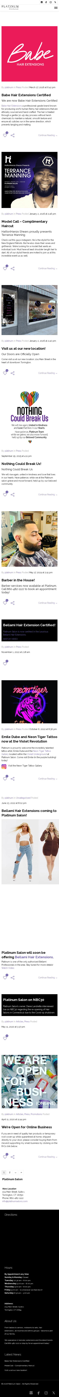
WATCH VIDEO (10, 639)
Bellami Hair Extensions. (34, 957)
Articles (19, 1021)
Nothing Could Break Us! (21, 464)
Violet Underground (37, 754)
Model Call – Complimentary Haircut (19, 1366)
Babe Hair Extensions (12, 106)
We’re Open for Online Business (27, 1127)
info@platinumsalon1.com (15, 1201)
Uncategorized (23, 798)
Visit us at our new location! (24, 348)
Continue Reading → (47, 135)
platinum (9, 87)
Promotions (36, 1114)
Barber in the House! (18, 580)
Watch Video (8, 968)
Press (18, 87)
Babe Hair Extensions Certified (26, 95)
